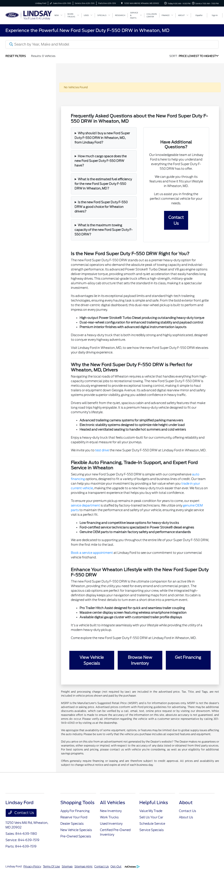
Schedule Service (152, 823)
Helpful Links (153, 802)
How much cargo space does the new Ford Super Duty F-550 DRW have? (101, 160)
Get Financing (188, 657)
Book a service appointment (92, 552)
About (185, 802)
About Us (186, 817)
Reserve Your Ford (73, 817)
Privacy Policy (32, 866)
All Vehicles (112, 802)
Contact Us (176, 220)
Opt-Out (115, 866)
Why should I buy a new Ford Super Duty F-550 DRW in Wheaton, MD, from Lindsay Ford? (102, 137)
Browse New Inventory (140, 660)
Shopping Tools (77, 802)
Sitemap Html (83, 866)
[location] (121, 3)
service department (85, 505)
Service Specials (151, 830)
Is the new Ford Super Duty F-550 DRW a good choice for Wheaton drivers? (101, 206)
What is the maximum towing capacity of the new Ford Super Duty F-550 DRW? (104, 229)
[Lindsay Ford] (28, 15)
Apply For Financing (74, 811)
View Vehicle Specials (92, 660)
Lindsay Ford (13, 866)
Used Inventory (111, 823)
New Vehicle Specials (76, 830)
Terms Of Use (51, 866)
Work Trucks (109, 817)
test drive (102, 450)
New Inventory (111, 811)
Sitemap (67, 866)
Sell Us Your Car (151, 817)
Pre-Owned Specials (75, 836)
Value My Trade (150, 811)
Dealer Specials (72, 823)
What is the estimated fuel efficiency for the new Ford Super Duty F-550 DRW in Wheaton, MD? (103, 183)
